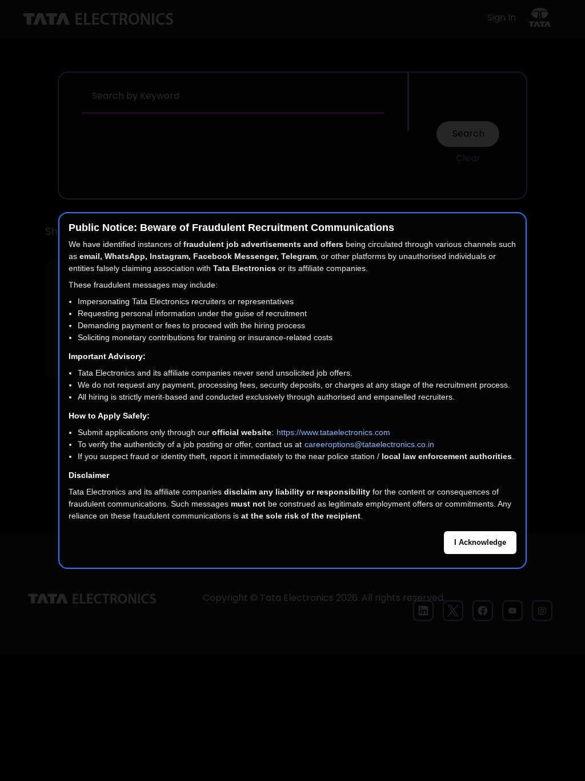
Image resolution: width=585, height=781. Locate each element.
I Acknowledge (480, 542)
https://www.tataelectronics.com (333, 432)
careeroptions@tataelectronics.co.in (369, 444)
